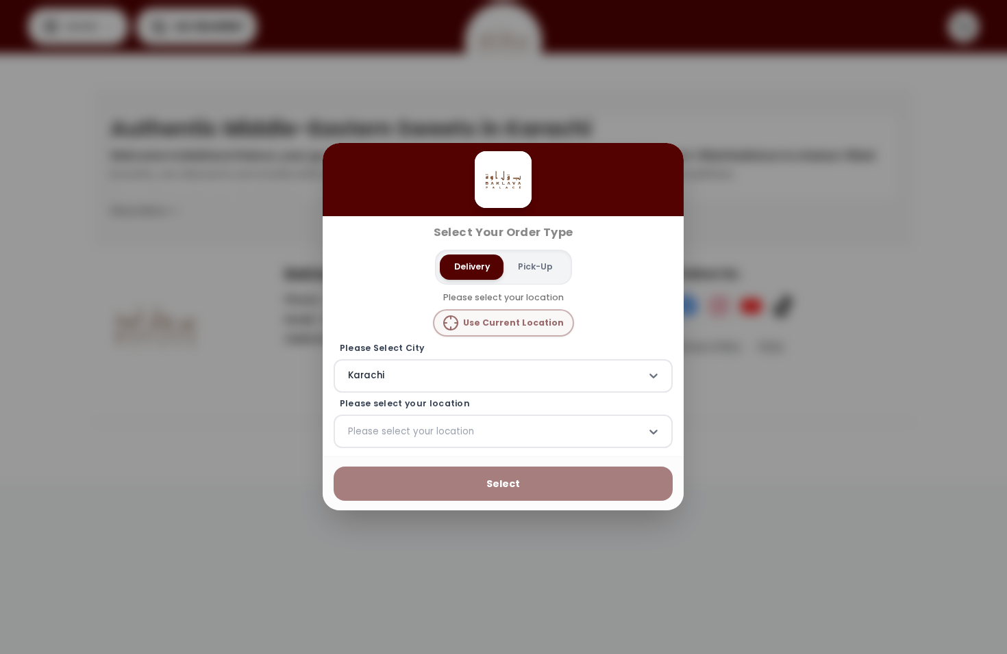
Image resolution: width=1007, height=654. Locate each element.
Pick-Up (535, 266)
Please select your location (405, 403)
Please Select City (382, 348)
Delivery (472, 266)
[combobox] (349, 376)
